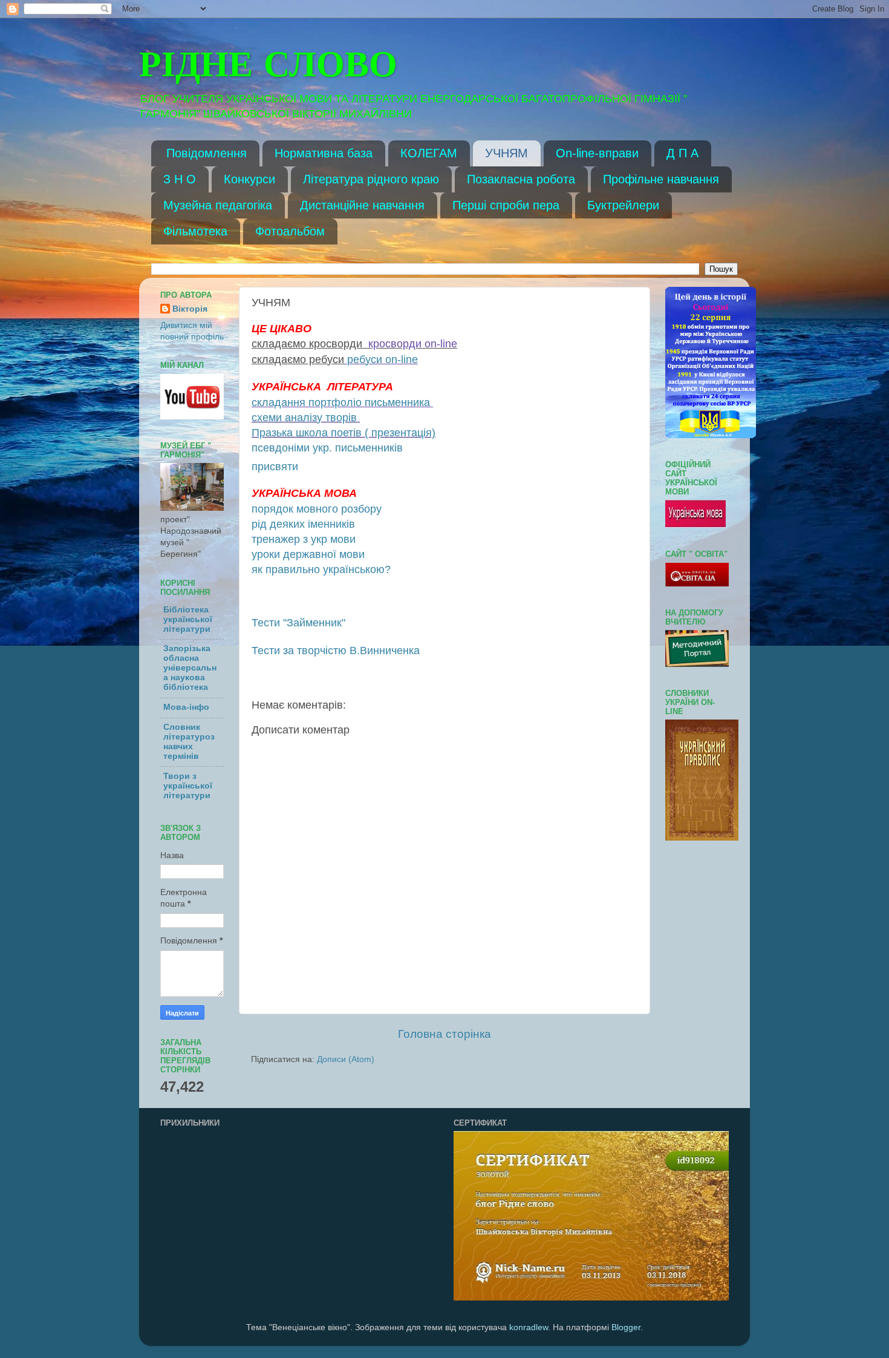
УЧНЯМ (506, 153)
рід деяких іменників (303, 524)
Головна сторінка (444, 1034)
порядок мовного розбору (317, 509)
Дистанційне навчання (362, 205)
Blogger (625, 1327)
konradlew (528, 1327)
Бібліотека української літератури (187, 619)
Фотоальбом (290, 231)
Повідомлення (206, 153)
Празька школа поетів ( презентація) (343, 433)
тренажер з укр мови (304, 539)
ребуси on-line (382, 359)
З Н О (179, 179)
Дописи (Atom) (345, 1059)
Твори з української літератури (187, 786)
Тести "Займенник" (298, 623)
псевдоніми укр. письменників (327, 448)
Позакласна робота (521, 179)
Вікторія (189, 308)
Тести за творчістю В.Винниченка (336, 651)
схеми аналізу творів (304, 418)
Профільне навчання (661, 179)
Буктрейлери (623, 205)
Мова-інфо (186, 707)
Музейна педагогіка (217, 205)
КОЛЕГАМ (428, 153)
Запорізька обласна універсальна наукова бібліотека (190, 668)
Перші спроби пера (505, 205)
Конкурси (249, 179)
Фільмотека (195, 231)
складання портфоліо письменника (341, 402)
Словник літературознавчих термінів (189, 742)
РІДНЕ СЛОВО (268, 66)
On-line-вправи (597, 153)
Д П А (682, 153)
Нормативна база (324, 153)
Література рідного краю (371, 179)
